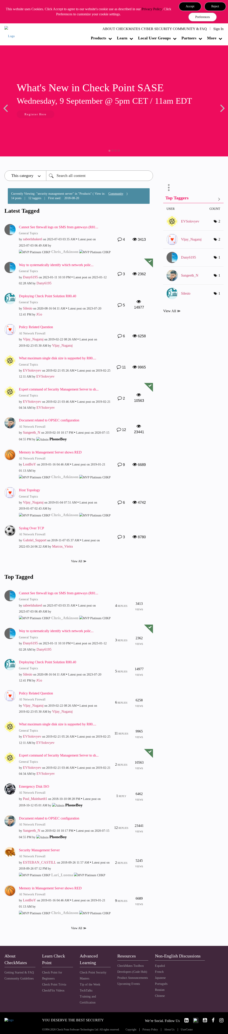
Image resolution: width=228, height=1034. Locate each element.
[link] (185, 1020)
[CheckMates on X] (193, 1020)
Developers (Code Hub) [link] (132, 971)
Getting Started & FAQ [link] (19, 972)
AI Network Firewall (32, 333)
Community (115, 193)
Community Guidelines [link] (19, 978)
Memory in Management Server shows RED (50, 452)
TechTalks (86, 990)
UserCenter (187, 1029)
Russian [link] (160, 990)
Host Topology (29, 490)
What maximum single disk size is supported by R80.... (57, 358)
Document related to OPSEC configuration (49, 420)
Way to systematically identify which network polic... (56, 265)
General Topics (28, 233)
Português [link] (161, 983)
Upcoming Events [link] (128, 983)
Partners (188, 38)
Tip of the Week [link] (90, 984)
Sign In (218, 29)
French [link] (159, 971)
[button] (190, 6)
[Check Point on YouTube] (203, 1020)
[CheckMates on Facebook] (211, 1020)
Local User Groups (154, 38)
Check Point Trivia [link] (54, 984)
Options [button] (168, 187)
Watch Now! (34, 114)
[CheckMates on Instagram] (220, 1020)
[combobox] (99, 175)
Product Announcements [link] (132, 977)
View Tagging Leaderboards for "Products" (193, 198)
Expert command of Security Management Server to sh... (59, 389)
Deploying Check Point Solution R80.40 (47, 296)
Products (98, 38)
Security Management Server (39, 850)
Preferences (202, 17)
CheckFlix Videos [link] (53, 990)
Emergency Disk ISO (34, 786)
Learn (122, 38)
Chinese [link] (160, 996)
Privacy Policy (152, 9)
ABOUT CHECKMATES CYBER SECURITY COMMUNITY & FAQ (154, 29)
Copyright (131, 1029)
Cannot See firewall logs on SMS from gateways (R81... (58, 227)
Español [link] (160, 965)
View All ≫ (78, 561)
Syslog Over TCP (31, 528)
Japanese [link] (160, 977)
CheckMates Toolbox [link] (130, 965)
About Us (169, 1029)
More (211, 38)
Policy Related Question (36, 327)
